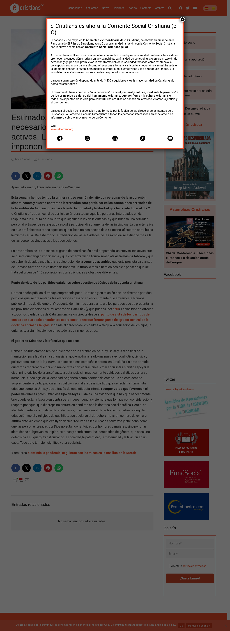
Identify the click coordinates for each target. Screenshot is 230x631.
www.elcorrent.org (62, 129)
